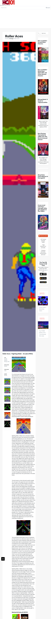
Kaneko (5, 360)
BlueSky (3, 5)
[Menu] (3, 559)
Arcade (5, 358)
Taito (8, 361)
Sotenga (11, 38)
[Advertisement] (25, 19)
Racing (5, 361)
